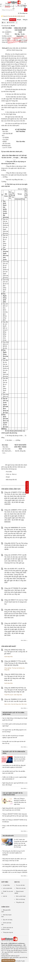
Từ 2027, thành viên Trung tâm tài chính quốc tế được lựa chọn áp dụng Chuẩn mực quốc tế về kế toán (20, 843)
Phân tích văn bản (21, 888)
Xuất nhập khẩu (8, 656)
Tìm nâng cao (23, 13)
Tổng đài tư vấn (20, 902)
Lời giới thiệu (6, 885)
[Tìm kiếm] (25, 10)
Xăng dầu (6, 669)
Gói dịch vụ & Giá (13, 5)
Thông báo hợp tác (8, 932)
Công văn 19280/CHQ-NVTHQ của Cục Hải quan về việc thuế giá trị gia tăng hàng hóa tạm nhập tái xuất (15, 690)
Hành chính (7, 704)
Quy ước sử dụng (7, 919)
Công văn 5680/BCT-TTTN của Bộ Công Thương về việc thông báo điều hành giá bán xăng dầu (15, 663)
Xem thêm (24, 640)
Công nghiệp (7, 668)
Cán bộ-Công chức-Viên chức (19, 704)
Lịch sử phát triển (7, 888)
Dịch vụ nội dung (20, 899)
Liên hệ (5, 896)
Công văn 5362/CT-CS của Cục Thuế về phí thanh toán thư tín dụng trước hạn (15, 602)
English (21, 5)
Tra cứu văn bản (20, 885)
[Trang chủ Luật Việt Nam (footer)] (14, 939)
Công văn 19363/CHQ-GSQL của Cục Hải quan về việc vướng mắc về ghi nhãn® (15, 652)
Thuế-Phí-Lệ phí (8, 694)
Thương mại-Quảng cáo (18, 668)
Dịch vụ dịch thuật (20, 896)
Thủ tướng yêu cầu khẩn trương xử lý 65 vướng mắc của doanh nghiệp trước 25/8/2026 (13, 852)
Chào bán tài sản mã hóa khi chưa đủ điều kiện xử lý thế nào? (19, 759)
